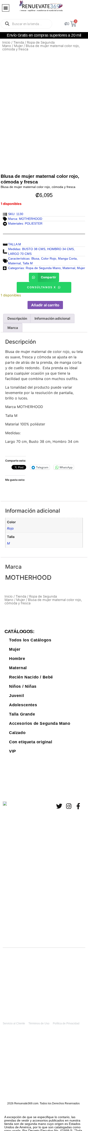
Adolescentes (23, 705)
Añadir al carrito (45, 305)
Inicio (6, 42)
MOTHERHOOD (30, 219)
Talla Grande (22, 714)
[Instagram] (69, 806)
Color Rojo (48, 258)
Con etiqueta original (30, 742)
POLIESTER (33, 223)
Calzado (17, 732)
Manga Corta (67, 258)
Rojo (10, 528)
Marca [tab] (12, 328)
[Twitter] (59, 806)
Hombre (17, 658)
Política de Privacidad (66, 1023)
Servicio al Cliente (14, 1023)
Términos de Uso (38, 1023)
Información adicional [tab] (52, 318)
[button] (5, 8)
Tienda (18, 42)
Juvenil (16, 695)
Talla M (28, 263)
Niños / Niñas (23, 686)
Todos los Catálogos (30, 640)
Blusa (35, 258)
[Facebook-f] (78, 806)
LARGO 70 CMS (20, 254)
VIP (12, 751)
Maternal (14, 263)
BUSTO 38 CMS (33, 249)
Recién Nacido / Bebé (31, 677)
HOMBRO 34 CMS (60, 249)
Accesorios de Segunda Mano (39, 723)
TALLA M (14, 244)
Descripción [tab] (17, 318)
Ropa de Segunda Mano (28, 44)
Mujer (18, 46)
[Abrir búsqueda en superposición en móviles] (26, 24)
